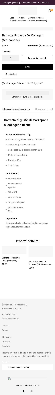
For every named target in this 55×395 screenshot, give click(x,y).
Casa (12, 18)
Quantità (6, 51)
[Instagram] (31, 391)
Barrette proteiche (36, 18)
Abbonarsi (50, 363)
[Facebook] (23, 391)
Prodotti (21, 18)
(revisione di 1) (46, 45)
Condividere (11, 74)
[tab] (16, 109)
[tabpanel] (27, 175)
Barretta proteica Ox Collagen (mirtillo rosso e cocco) (40, 264)
